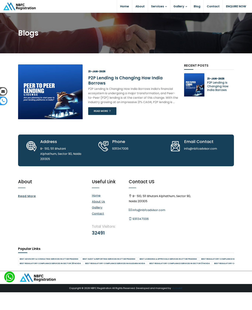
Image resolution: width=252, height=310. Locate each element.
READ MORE (101, 111)
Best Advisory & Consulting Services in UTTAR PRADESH (49, 259)
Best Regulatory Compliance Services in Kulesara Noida (115, 263)
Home (124, 6)
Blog (197, 6)
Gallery (179, 6)
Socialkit (177, 288)
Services (158, 6)
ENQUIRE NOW (236, 6)
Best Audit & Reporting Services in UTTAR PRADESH (109, 259)
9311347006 (140, 219)
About (140, 6)
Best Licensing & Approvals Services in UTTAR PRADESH (168, 259)
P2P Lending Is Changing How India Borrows (125, 80)
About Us (98, 201)
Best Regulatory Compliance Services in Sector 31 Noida (179, 263)
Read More (27, 196)
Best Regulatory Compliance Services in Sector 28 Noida (50, 263)
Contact (213, 6)
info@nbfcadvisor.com (148, 210)
